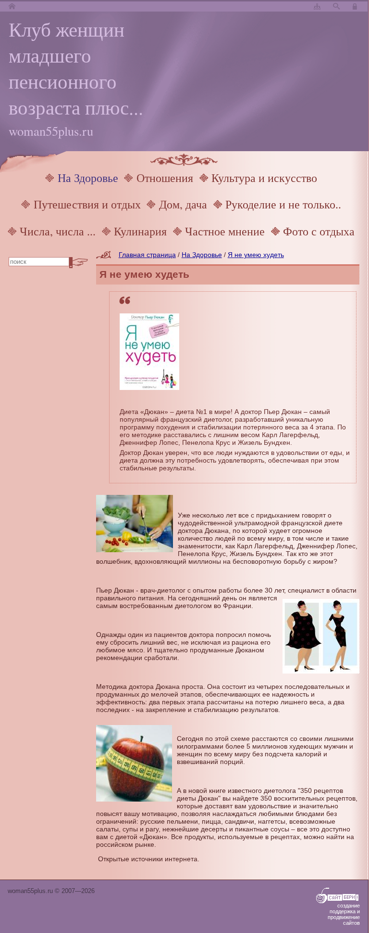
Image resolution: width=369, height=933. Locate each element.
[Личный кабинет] (356, 7)
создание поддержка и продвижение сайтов (344, 914)
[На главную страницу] (12, 7)
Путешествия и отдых (87, 204)
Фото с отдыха (319, 231)
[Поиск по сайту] (336, 7)
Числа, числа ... (58, 231)
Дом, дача (183, 204)
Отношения (164, 177)
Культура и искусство (264, 177)
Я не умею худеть (256, 255)
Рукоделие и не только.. (283, 204)
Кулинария (140, 231)
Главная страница (147, 255)
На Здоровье (88, 177)
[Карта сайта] (317, 7)
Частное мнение (225, 231)
